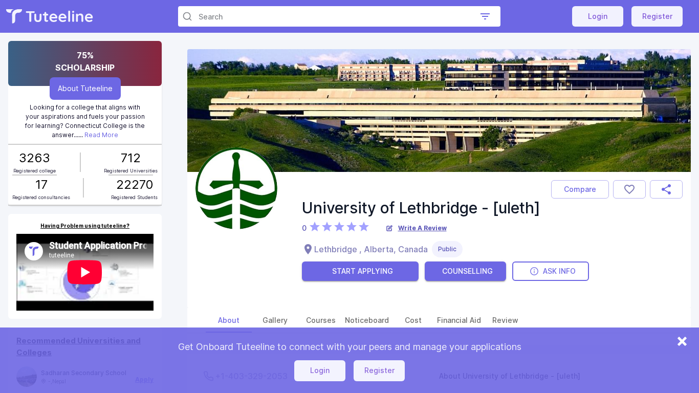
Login (597, 16)
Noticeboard (367, 320)
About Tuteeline (85, 88)
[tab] (229, 320)
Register (657, 16)
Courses (321, 320)
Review (505, 320)
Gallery (275, 320)
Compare (580, 189)
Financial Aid (459, 320)
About (228, 320)
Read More (101, 135)
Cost (413, 320)
